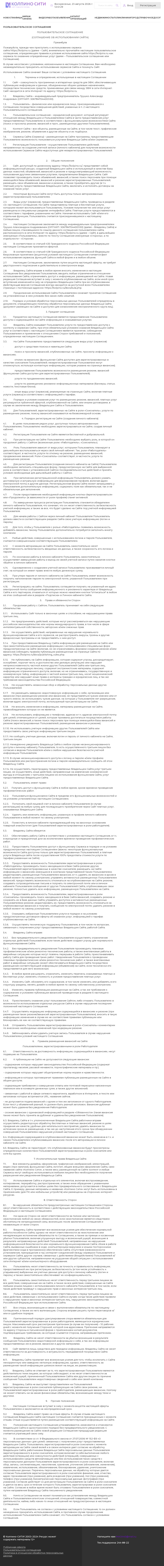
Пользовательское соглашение (22, 1550)
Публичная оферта (14, 1547)
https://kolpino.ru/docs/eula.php (63, 287)
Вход (130, 5)
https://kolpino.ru (20, 50)
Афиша (18, 17)
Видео (43, 17)
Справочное (145, 17)
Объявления (62, 17)
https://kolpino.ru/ (72, 165)
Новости (8, 17)
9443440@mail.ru (126, 1536)
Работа (51, 17)
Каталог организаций (78, 17)
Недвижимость (104, 17)
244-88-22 (123, 1542)
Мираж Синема (27, 17)
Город (134, 17)
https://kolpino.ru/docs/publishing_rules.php (38, 654)
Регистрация (148, 5)
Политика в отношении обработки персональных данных (33, 1554)
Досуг (157, 17)
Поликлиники (122, 17)
